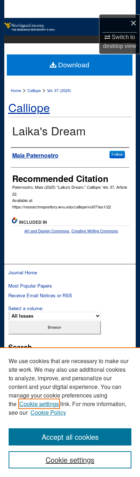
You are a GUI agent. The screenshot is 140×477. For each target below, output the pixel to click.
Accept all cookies (70, 437)
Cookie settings (39, 404)
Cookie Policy (48, 412)
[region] (70, 412)
